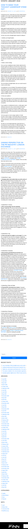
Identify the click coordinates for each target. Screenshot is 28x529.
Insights (9, 339)
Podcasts (4, 498)
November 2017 (5, 449)
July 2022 (4, 410)
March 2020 (4, 418)
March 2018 (4, 442)
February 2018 (5, 444)
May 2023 (4, 407)
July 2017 (4, 455)
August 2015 (4, 483)
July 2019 (4, 431)
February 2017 (5, 464)
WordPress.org (5, 510)
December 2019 (5, 423)
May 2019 (4, 435)
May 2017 (4, 459)
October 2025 (5, 386)
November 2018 (5, 438)
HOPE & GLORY (8, 166)
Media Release (5, 495)
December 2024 (5, 395)
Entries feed (4, 507)
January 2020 (5, 421)
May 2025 (4, 394)
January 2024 (5, 401)
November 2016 (5, 468)
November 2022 (5, 408)
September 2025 (5, 388)
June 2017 (4, 457)
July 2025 (4, 390)
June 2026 (4, 380)
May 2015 (4, 487)
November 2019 (5, 425)
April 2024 (4, 399)
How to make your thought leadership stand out (14, 7)
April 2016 (4, 472)
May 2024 (4, 397)
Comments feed (5, 508)
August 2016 (4, 470)
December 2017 (5, 448)
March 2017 (4, 462)
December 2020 (5, 412)
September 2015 (5, 481)
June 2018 (4, 440)
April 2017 (4, 461)
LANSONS (6, 158)
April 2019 (4, 436)
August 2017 (4, 453)
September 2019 (5, 429)
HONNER (4, 330)
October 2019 (5, 427)
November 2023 (5, 403)
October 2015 (5, 479)
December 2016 (5, 466)
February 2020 (5, 420)
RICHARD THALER (18, 270)
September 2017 (5, 451)
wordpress (22, 11)
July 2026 (4, 379)
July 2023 (4, 405)
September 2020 (5, 414)
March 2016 (4, 474)
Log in (3, 505)
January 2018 (5, 446)
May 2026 (4, 382)
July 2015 (4, 485)
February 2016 (5, 476)
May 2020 (4, 416)
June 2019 (4, 433)
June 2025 (4, 392)
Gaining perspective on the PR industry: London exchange (12, 145)
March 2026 (4, 384)
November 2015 (5, 477)
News (3, 497)
